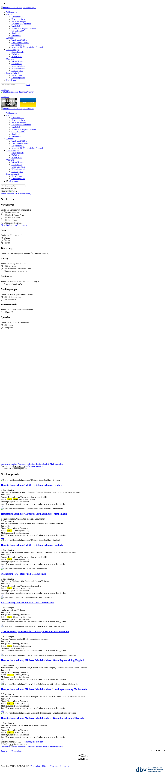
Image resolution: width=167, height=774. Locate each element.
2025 (8, 238)
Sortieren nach (7, 466)
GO (28, 84)
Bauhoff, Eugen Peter (15, 215)
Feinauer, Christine (14, 223)
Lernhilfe (10, 312)
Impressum (5, 751)
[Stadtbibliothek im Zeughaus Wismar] (17, 8)
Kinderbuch (11, 299)
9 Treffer (4, 469)
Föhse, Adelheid (12, 212)
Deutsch (9, 325)
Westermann (11, 266)
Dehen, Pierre (11, 220)
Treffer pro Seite (20, 469)
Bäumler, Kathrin (13, 218)
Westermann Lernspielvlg (16, 271)
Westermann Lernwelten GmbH (19, 269)
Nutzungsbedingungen (59, 766)
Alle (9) (35, 281)
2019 (8, 240)
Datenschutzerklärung (40, 766)
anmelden (5, 89)
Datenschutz (16, 751)
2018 (8, 243)
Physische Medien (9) (13, 284)
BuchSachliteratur (13, 297)
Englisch (9, 327)
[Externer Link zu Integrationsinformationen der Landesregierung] (28, 106)
